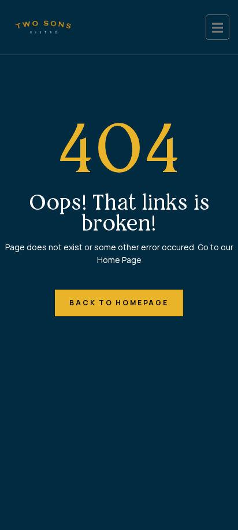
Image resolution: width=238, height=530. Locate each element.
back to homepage (118, 303)
